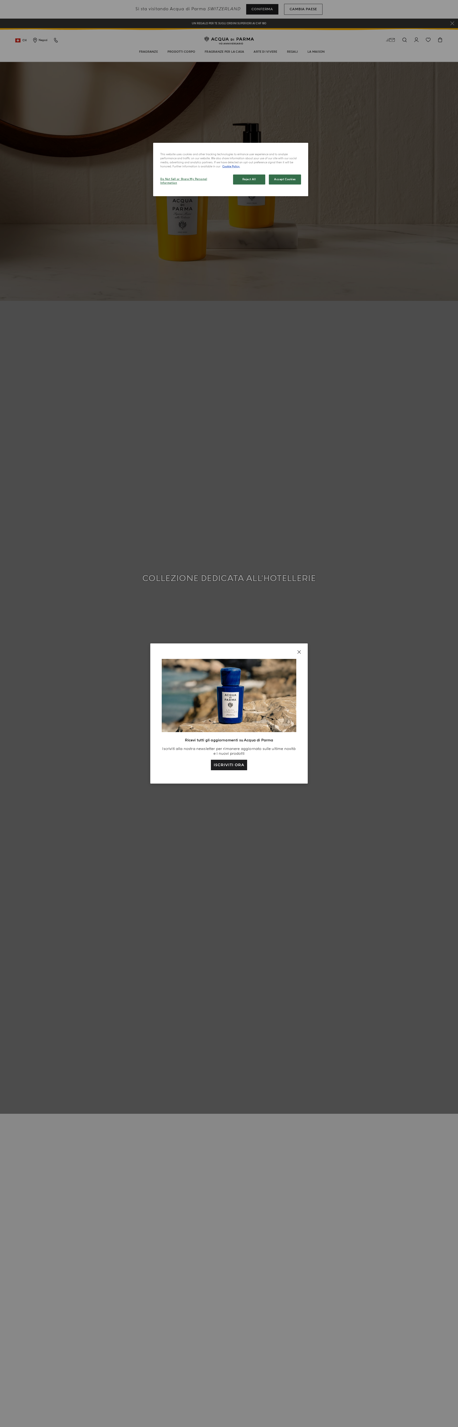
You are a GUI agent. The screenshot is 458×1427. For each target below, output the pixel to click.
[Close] (299, 652)
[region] (230, 169)
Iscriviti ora (229, 765)
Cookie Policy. (231, 166)
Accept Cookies (285, 179)
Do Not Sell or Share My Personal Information (183, 181)
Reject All (249, 179)
